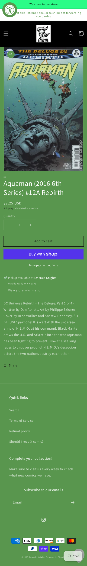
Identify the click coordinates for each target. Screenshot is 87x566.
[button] (6, 33)
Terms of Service (21, 420)
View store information (25, 290)
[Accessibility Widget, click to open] (9, 9)
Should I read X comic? (26, 441)
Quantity (9, 216)
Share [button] (13, 365)
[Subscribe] (73, 502)
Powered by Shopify (56, 557)
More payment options (43, 265)
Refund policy (19, 431)
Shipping (8, 208)
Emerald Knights (37, 557)
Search (14, 410)
